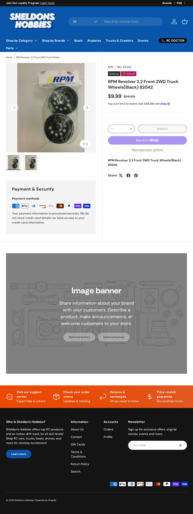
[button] (185, 21)
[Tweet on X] (121, 175)
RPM (110, 67)
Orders (108, 429)
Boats (78, 41)
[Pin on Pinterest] (136, 175)
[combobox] (115, 21)
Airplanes (94, 41)
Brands (167, 3)
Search (75, 472)
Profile (108, 437)
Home (9, 57)
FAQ (179, 3)
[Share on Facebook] (128, 175)
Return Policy (80, 464)
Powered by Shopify (45, 500)
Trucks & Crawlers (119, 41)
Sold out (162, 128)
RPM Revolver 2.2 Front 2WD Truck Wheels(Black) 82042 (38, 57)
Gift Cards (78, 444)
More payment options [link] (147, 150)
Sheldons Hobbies (24, 500)
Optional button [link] (79, 337)
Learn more (47, 3)
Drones (143, 41)
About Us (77, 429)
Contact (76, 437)
